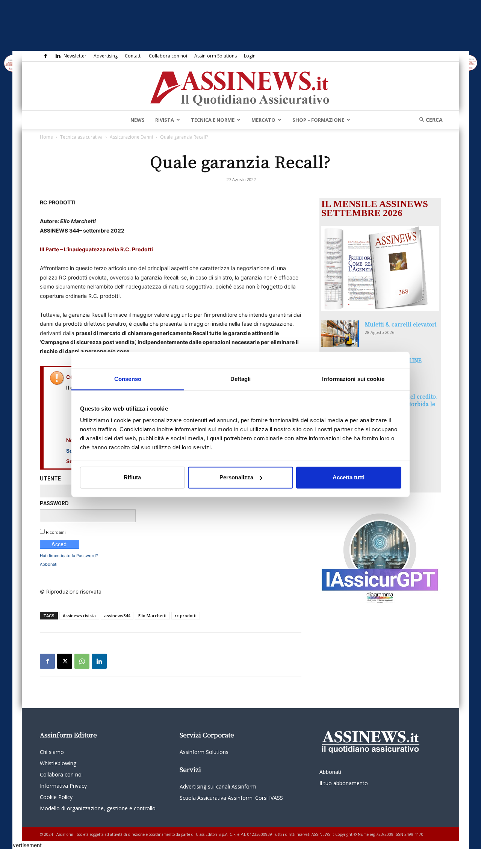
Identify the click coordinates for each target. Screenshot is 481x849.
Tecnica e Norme (212, 119)
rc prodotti (186, 615)
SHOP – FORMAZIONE (318, 119)
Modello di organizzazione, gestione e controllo (98, 808)
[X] (64, 661)
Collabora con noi (168, 56)
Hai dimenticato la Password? (69, 555)
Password (54, 503)
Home (46, 137)
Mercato (263, 119)
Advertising (106, 56)
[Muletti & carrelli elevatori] (340, 333)
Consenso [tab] (127, 379)
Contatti (133, 56)
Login (250, 56)
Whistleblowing (58, 763)
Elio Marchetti (152, 615)
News (137, 119)
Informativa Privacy (63, 785)
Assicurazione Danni (131, 137)
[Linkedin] (58, 56)
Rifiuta (132, 477)
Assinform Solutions (215, 56)
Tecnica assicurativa (81, 137)
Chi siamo (52, 751)
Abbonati (48, 564)
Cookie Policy (56, 797)
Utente (50, 479)
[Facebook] (45, 56)
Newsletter (75, 56)
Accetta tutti (349, 477)
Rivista (164, 119)
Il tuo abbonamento (343, 783)
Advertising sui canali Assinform (218, 786)
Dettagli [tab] (240, 379)
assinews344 (117, 615)
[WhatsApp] (81, 661)
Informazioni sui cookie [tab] (353, 379)
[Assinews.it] (240, 86)
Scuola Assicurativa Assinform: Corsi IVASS (231, 797)
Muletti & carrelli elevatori (401, 324)
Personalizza (236, 477)
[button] (428, 119)
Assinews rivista (79, 615)
